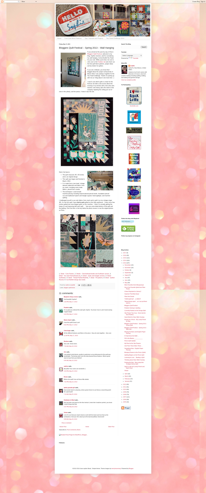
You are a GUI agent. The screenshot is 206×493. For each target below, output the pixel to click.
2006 (124, 399)
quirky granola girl (69, 387)
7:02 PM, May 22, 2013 (70, 382)
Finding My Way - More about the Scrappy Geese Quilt (134, 363)
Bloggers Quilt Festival (131, 305)
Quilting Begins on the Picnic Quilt (134, 355)
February (127, 379)
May (126, 282)
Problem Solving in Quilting (132, 308)
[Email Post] (78, 285)
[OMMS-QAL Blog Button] (134, 123)
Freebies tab (101, 62)
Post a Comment (66, 423)
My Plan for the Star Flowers (132, 343)
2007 (124, 397)
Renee (66, 377)
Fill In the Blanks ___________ (133, 338)
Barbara (66, 341)
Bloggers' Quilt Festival (94, 54)
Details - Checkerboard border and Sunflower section (92, 274)
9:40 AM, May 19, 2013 (70, 360)
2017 (124, 253)
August (127, 275)
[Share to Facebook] (88, 285)
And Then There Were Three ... (133, 346)
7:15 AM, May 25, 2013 (70, 394)
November (128, 267)
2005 (124, 402)
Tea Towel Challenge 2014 (115, 38)
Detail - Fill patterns (97, 277)
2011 (124, 387)
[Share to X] (86, 285)
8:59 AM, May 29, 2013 (70, 419)
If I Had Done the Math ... (131, 336)
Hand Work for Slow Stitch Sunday (134, 317)
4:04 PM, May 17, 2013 (70, 314)
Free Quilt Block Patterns (73, 38)
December (128, 265)
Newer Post (63, 426)
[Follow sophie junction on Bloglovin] (127, 223)
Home (59, 38)
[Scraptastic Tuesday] (134, 199)
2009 (124, 392)
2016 (124, 255)
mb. (65, 352)
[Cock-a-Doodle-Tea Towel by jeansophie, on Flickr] (87, 166)
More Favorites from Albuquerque (134, 285)
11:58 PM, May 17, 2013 (71, 335)
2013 (124, 263)
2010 (124, 389)
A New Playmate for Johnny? (132, 291)
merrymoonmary (116, 468)
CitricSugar (67, 330)
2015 (124, 258)
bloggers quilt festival (69, 287)
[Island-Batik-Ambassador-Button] (134, 133)
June (126, 280)
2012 (124, 384)
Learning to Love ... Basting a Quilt (134, 357)
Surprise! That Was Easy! (131, 294)
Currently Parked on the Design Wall (135, 310)
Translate (135, 58)
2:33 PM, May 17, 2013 (70, 302)
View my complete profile (128, 80)
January (127, 381)
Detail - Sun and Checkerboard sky (70, 276)
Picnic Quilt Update (130, 341)
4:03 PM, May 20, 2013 (70, 371)
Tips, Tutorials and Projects (94, 38)
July (126, 277)
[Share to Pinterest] (90, 285)
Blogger (131, 468)
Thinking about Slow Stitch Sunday (134, 360)
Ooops (126, 370)
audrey (66, 366)
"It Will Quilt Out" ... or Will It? (132, 299)
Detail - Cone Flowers (67, 274)
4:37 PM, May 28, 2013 (70, 406)
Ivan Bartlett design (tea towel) (75, 280)
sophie (133, 66)
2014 (124, 260)
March (127, 376)
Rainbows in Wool (69, 400)
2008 (124, 394)
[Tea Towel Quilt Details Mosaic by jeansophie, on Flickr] (86, 268)
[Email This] (82, 285)
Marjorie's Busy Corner (71, 297)
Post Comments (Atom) (73, 430)
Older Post (111, 426)
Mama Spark (68, 320)
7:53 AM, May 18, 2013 (70, 346)
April (126, 374)
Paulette (66, 307)
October (127, 270)
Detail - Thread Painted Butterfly (78, 277)
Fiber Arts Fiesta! (129, 296)
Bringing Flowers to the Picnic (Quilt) (135, 352)
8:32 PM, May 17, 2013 (70, 325)
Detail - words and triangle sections (94, 276)
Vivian (66, 412)
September (128, 272)
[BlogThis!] (84, 285)
